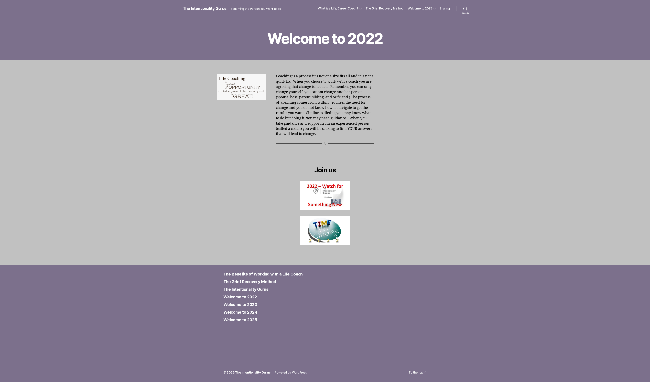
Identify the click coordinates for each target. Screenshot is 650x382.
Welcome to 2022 (240, 296)
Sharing (445, 8)
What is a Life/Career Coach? (338, 8)
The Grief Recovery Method (385, 8)
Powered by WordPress (291, 372)
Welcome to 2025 (420, 8)
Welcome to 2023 (240, 304)
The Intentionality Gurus (204, 8)
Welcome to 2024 (240, 312)
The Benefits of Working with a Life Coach (263, 274)
